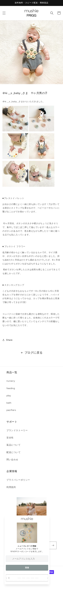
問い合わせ (12, 459)
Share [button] (9, 340)
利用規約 (11, 487)
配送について (13, 452)
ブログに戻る (34, 352)
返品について (13, 445)
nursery (10, 381)
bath (8, 402)
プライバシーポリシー (18, 480)
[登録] (52, 545)
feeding (10, 388)
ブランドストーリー (17, 430)
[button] (4, 13)
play (8, 395)
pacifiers (11, 410)
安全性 (10, 437)
